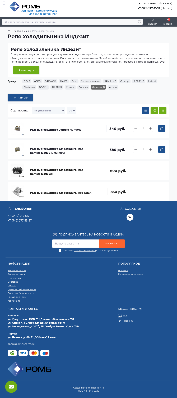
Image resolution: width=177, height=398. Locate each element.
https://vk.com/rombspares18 (130, 217)
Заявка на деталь (17, 270)
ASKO (37, 81)
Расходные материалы (130, 274)
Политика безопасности (85, 250)
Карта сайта (14, 300)
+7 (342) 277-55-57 (149, 8)
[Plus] (150, 128)
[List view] (162, 110)
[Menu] (4, 3)
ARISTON (57, 87)
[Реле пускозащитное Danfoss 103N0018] (17, 128)
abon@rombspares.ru (21, 344)
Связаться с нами (17, 297)
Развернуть (26, 70)
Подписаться (112, 243)
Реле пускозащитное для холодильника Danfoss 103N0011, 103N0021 (56, 150)
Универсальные (90, 81)
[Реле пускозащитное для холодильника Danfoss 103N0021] (17, 170)
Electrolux (29, 87)
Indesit (152, 81)
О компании (14, 278)
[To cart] (161, 128)
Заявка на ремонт (17, 274)
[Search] (140, 22)
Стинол (70, 87)
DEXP (27, 81)
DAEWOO (50, 81)
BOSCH (43, 87)
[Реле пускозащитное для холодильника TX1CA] (17, 191)
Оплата (12, 285)
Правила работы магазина (22, 289)
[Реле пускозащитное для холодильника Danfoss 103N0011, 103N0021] (17, 149)
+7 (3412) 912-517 (149, 3)
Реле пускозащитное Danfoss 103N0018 (55, 129)
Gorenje (124, 81)
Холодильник (21, 31)
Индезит (97, 87)
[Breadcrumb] (9, 31)
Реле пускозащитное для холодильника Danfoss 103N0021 (56, 171)
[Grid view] (154, 110)
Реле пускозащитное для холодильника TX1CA (60, 192)
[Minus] (135, 128)
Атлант (113, 87)
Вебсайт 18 (98, 387)
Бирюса (83, 87)
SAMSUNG (110, 81)
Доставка (13, 282)
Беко (74, 81)
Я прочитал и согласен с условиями (90, 250)
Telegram (128, 321)
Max (125, 315)
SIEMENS (138, 81)
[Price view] (145, 110)
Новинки (123, 270)
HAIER (63, 81)
